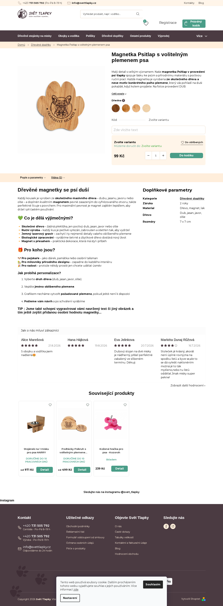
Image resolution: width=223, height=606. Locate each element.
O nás (118, 526)
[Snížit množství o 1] (148, 155)
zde (75, 589)
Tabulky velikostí (124, 537)
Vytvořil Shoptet (190, 598)
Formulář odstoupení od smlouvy (85, 537)
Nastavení (70, 598)
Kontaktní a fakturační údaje (131, 542)
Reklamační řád (75, 531)
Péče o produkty (76, 548)
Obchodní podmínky (78, 526)
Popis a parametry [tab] (31, 177)
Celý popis (118, 93)
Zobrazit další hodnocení (187, 385)
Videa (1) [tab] (56, 177)
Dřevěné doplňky (192, 198)
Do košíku (186, 155)
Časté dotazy (122, 531)
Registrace (168, 23)
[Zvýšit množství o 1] (163, 155)
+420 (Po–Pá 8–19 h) (42, 2)
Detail (44, 469)
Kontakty (189, 2)
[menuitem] (34, 36)
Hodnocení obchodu (126, 553)
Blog (201, 2)
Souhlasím (153, 584)
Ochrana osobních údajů (80, 542)
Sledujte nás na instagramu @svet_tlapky (111, 492)
